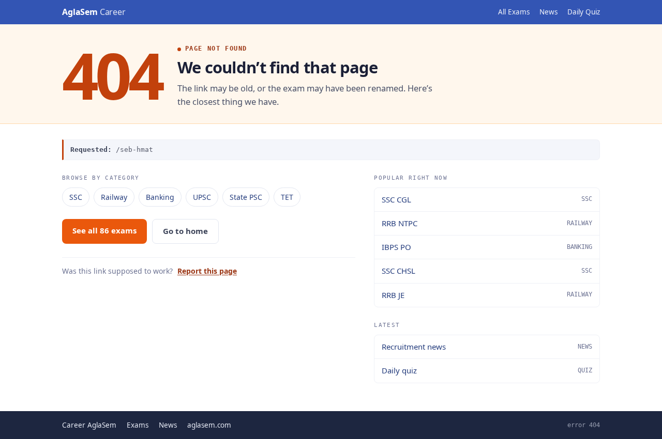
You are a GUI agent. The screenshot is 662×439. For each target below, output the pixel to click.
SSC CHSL (487, 270)
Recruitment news (487, 346)
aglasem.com (209, 425)
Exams (137, 425)
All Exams (514, 12)
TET (287, 197)
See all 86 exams (104, 230)
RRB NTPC (487, 223)
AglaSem (94, 12)
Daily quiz (487, 370)
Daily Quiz (583, 12)
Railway (114, 197)
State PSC (246, 197)
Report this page (207, 271)
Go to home (185, 231)
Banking (160, 197)
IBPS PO (487, 247)
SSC (75, 197)
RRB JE (487, 295)
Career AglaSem (89, 425)
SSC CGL (487, 199)
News (548, 12)
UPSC (202, 197)
